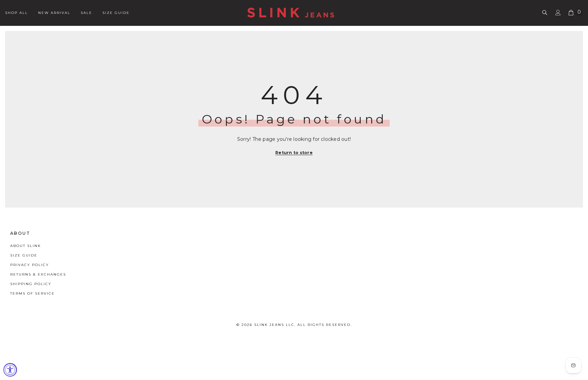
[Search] (545, 12)
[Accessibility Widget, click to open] (10, 370)
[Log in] (558, 12)
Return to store (294, 152)
